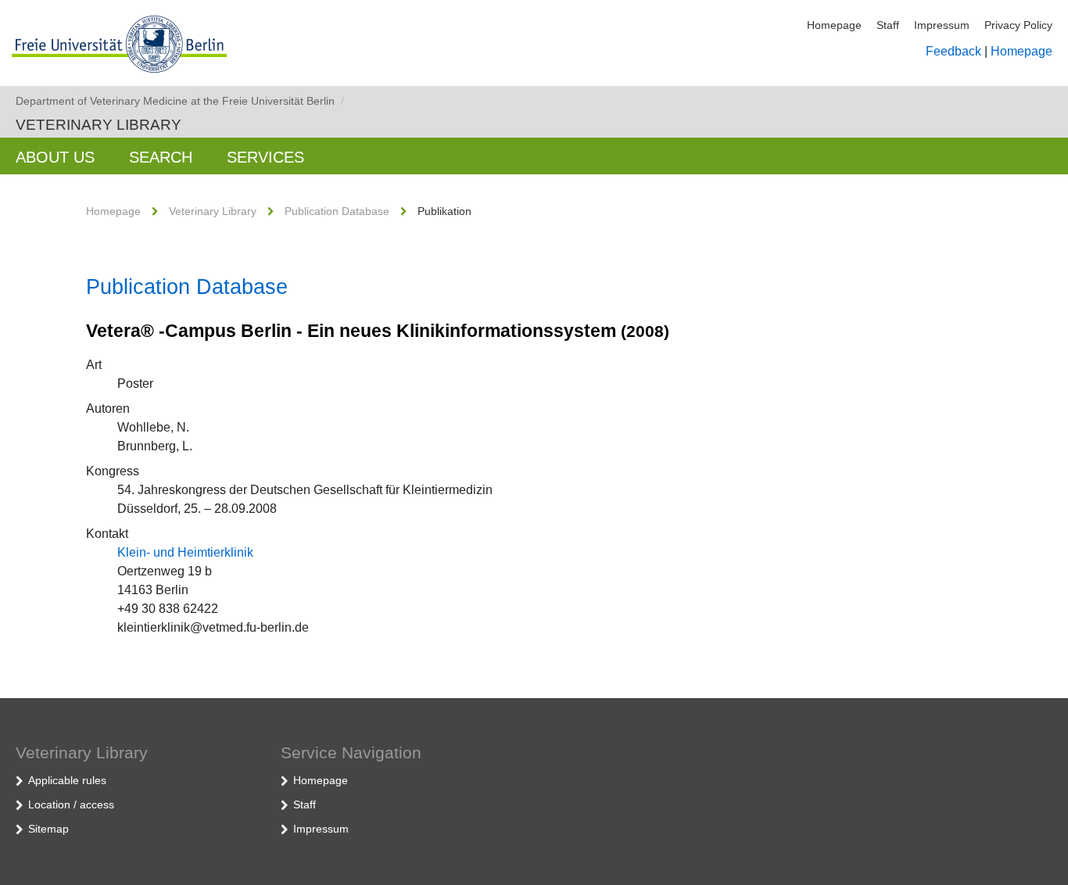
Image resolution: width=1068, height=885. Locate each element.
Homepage (834, 25)
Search (160, 157)
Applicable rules (67, 780)
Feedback (953, 51)
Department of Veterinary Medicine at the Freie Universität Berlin (180, 100)
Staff (887, 25)
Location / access (71, 804)
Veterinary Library (98, 124)
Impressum (941, 25)
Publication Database (337, 211)
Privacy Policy (1018, 25)
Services (265, 157)
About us (55, 157)
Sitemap (48, 828)
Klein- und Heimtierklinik (185, 552)
